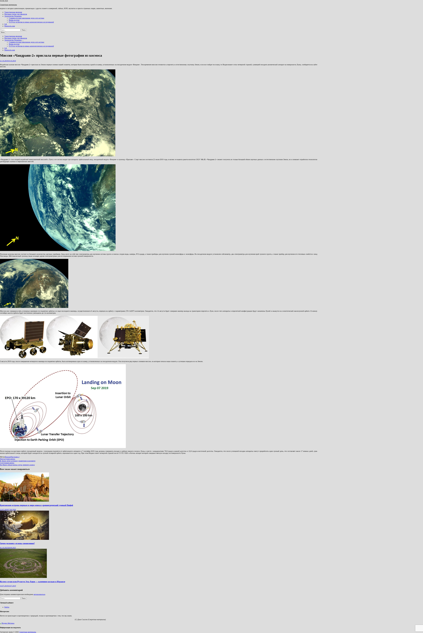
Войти (6, 607)
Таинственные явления (13, 12)
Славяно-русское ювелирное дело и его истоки (26, 18)
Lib (5, 24)
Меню (3, 32)
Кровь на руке (14, 20)
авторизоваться (39, 594)
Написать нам (9, 26)
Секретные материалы (8, 5)
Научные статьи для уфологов (15, 14)
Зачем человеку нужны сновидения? (17, 543)
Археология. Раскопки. (13, 16)
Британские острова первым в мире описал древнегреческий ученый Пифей (36, 505)
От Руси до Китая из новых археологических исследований (31, 22)
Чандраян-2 (15, 457)
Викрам (8, 457)
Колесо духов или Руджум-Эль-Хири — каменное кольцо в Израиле (32, 581)
